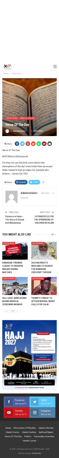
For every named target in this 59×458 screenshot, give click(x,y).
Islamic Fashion (29, 432)
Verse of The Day (27, 118)
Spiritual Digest (46, 432)
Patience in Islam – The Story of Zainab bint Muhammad (14, 219)
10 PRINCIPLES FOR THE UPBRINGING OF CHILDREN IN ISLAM (44, 219)
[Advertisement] (29, 31)
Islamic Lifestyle (46, 427)
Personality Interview (44, 436)
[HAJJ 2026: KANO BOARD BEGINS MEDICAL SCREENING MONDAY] (15, 286)
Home (8, 427)
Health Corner (29, 440)
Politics (27, 436)
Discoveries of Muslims (25, 427)
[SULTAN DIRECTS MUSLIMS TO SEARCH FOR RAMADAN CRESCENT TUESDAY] (44, 251)
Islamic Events (12, 432)
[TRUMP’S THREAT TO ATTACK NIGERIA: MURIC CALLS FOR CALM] (44, 286)
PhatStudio (36, 453)
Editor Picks (11, 118)
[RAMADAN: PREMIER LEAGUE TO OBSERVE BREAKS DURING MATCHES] (15, 251)
